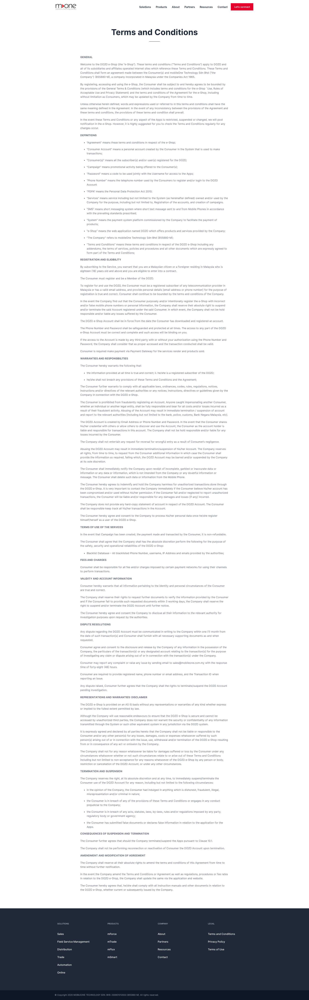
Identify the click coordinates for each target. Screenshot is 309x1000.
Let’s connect (242, 6)
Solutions (145, 7)
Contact (223, 7)
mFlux (111, 949)
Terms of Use (216, 949)
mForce (112, 934)
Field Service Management (73, 941)
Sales (60, 934)
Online (61, 972)
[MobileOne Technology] (66, 7)
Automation (64, 964)
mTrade (112, 941)
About (176, 7)
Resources (206, 7)
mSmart (112, 957)
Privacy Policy (216, 941)
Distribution (64, 949)
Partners (189, 7)
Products (161, 7)
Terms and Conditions (221, 934)
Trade (60, 957)
